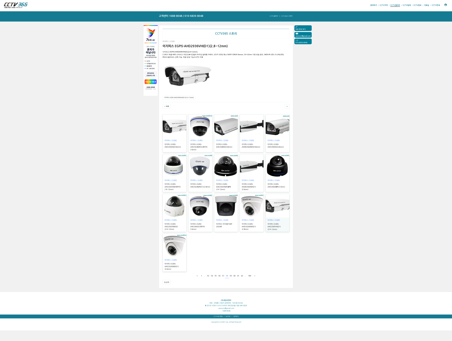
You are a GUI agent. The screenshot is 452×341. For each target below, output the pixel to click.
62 (242, 276)
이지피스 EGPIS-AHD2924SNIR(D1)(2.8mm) (249, 226)
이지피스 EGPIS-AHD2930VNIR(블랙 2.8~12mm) (223, 186)
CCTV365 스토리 (287, 16)
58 (227, 276)
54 (212, 276)
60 (234, 276)
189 (249, 276)
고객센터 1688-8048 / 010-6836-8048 (181, 16)
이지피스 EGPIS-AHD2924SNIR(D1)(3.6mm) (172, 266)
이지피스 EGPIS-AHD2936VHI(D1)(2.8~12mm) (179, 97)
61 (238, 276)
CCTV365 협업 (218, 316)
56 (219, 276)
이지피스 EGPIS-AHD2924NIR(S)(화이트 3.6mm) (199, 147)
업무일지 (236, 316)
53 (208, 276)
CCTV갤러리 (274, 16)
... (204, 276)
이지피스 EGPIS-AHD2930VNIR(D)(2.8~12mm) (171, 226)
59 (231, 276)
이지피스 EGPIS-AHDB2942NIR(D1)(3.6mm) (249, 186)
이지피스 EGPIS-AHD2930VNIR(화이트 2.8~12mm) (173, 186)
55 (216, 276)
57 (223, 276)
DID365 (228, 316)
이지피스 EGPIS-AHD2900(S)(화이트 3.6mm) (197, 226)
